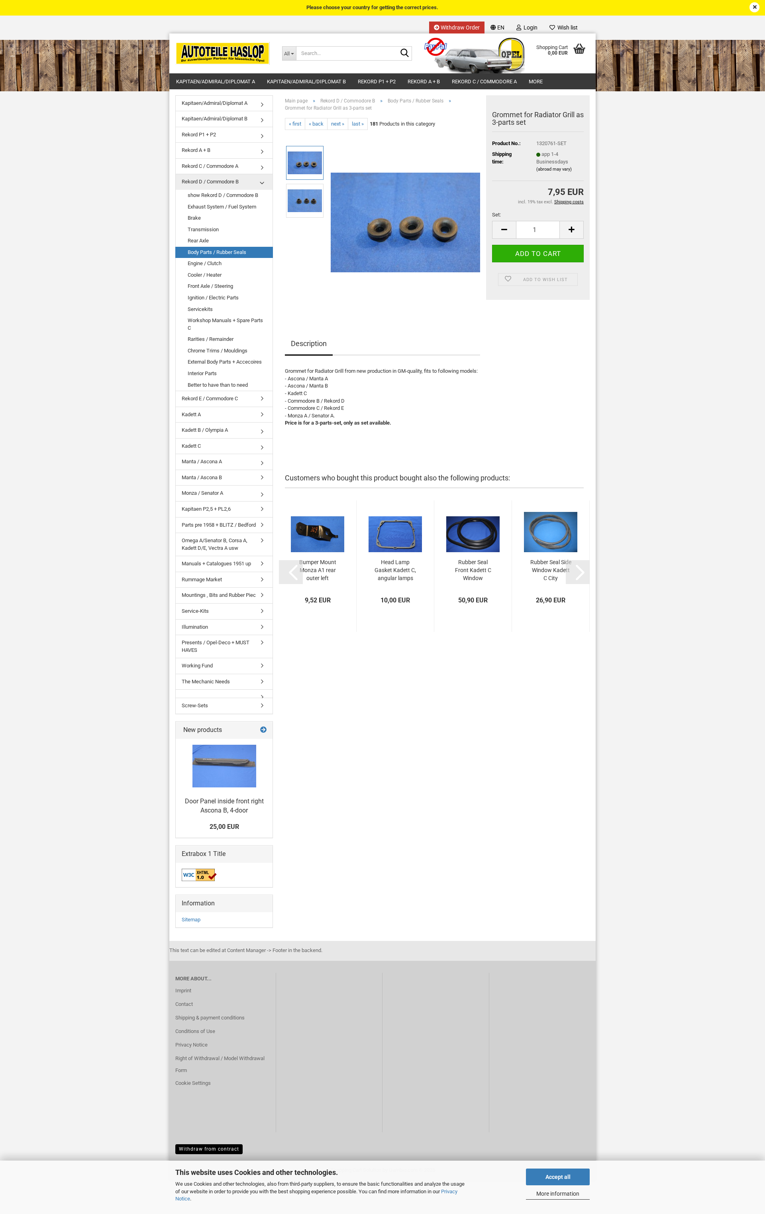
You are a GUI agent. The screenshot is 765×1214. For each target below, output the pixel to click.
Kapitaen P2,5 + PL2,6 (206, 509)
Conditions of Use (195, 1031)
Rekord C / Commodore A (484, 82)
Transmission (203, 229)
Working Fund (197, 666)
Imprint (183, 991)
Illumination (195, 627)
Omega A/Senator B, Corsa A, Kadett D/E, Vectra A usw (214, 544)
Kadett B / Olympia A (205, 430)
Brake (194, 218)
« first (295, 124)
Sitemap (191, 920)
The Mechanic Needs (206, 682)
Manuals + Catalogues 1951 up (216, 564)
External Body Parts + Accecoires (225, 362)
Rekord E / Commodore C (210, 398)
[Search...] (404, 54)
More (536, 82)
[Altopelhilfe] (222, 53)
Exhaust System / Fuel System (222, 207)
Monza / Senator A (202, 493)
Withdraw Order (459, 27)
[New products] (263, 730)
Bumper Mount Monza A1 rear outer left (317, 570)
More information (557, 1193)
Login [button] (529, 27)
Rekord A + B (424, 82)
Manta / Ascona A (202, 461)
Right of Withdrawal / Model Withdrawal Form (220, 1064)
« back (316, 124)
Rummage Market (202, 579)
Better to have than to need (218, 385)
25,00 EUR (224, 826)
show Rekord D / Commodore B (223, 195)
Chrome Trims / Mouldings (217, 351)
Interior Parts (202, 373)
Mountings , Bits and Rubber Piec (219, 595)
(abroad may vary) (554, 169)
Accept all (558, 1177)
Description (309, 343)
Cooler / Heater (205, 275)
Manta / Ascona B (202, 477)
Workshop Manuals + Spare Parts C (225, 324)
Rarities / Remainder (210, 339)
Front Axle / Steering (210, 286)
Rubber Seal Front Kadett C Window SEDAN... (473, 570)
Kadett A (191, 414)
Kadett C (191, 446)
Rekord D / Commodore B (210, 182)
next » (337, 124)
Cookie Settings (193, 1083)
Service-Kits (195, 611)
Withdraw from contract (209, 1149)
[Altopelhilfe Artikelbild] (405, 219)
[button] (497, 27)
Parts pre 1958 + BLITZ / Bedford (219, 525)
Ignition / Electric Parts (213, 298)
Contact (184, 1004)
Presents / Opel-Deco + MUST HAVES (215, 646)
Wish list (566, 27)
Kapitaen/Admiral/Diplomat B (306, 82)
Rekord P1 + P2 (377, 82)
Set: (496, 215)
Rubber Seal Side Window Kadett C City (550, 570)
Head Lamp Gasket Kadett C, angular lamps (395, 570)
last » (358, 124)
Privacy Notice (191, 1045)
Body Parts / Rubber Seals (217, 252)
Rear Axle (198, 241)
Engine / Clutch (205, 263)
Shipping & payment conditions (210, 1018)
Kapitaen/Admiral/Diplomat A (215, 82)
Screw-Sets (195, 705)
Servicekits (200, 309)
